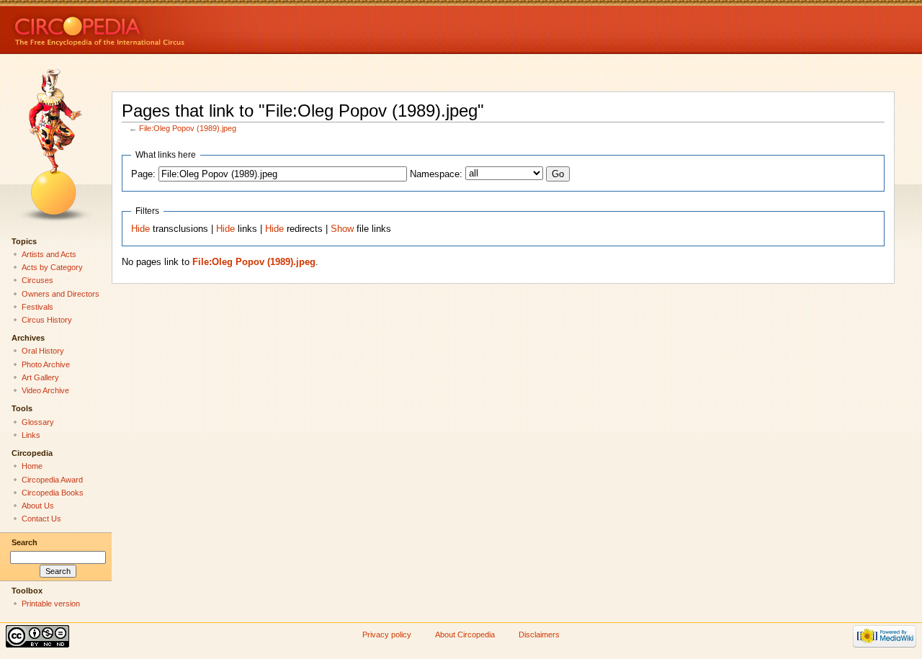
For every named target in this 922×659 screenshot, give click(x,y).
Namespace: (436, 174)
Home (32, 466)
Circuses (37, 280)
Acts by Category (52, 267)
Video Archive (45, 390)
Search (24, 542)
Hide (140, 229)
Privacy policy (386, 634)
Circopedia (148, 27)
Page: (143, 174)
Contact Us (41, 518)
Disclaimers (539, 634)
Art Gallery (40, 377)
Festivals (37, 306)
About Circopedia (465, 634)
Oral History (43, 350)
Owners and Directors (60, 294)
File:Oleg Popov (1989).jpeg (187, 128)
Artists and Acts (49, 254)
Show (342, 229)
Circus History (47, 319)
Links (31, 435)
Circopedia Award (52, 479)
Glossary (38, 422)
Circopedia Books (53, 492)
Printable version (51, 603)
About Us (38, 505)
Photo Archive (46, 364)
